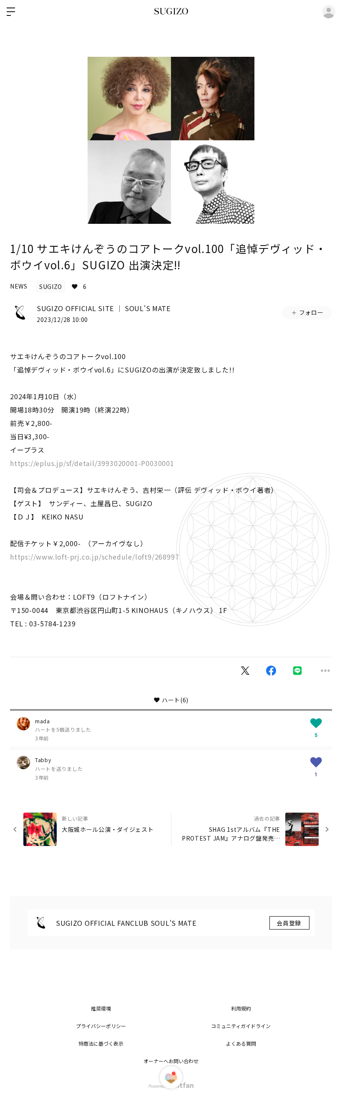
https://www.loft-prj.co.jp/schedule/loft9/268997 (94, 557)
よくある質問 (241, 1043)
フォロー (311, 312)
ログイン (328, 11)
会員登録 (289, 923)
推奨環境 (101, 1008)
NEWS (19, 286)
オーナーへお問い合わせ (171, 1060)
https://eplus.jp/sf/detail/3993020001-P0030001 (92, 463)
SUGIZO (50, 286)
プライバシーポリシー (101, 1025)
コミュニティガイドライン (241, 1025)
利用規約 (241, 1008)
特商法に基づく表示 (100, 1043)
